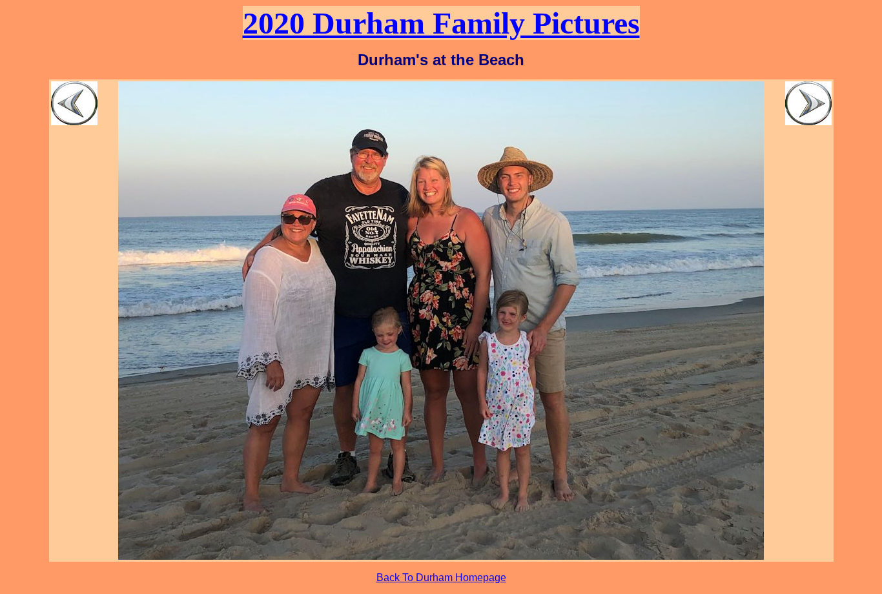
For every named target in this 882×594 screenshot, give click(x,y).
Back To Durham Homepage (441, 577)
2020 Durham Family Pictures (441, 23)
